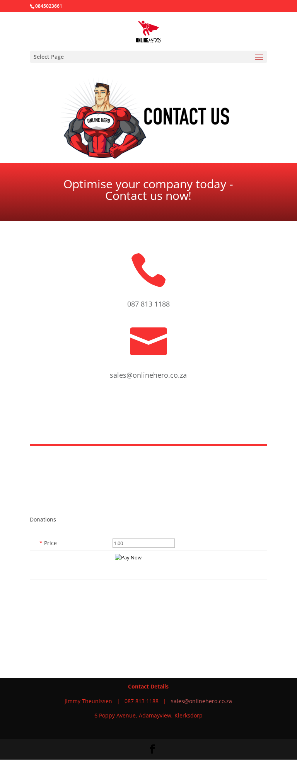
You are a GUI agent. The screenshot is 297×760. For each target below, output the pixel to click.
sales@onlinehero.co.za (201, 701)
